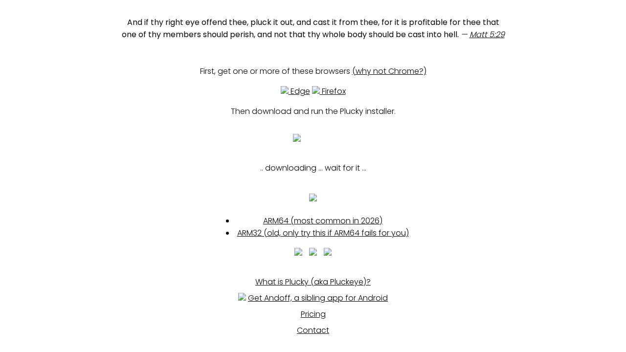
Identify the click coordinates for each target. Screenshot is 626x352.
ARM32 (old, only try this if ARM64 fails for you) (323, 233)
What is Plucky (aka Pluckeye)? (313, 281)
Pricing (313, 314)
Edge (299, 91)
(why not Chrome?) (389, 71)
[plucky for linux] (327, 253)
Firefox (333, 91)
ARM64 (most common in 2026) (322, 220)
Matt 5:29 (487, 34)
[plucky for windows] (298, 253)
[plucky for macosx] (313, 253)
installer (320, 140)
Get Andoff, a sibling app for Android (318, 298)
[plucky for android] (313, 199)
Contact (313, 330)
